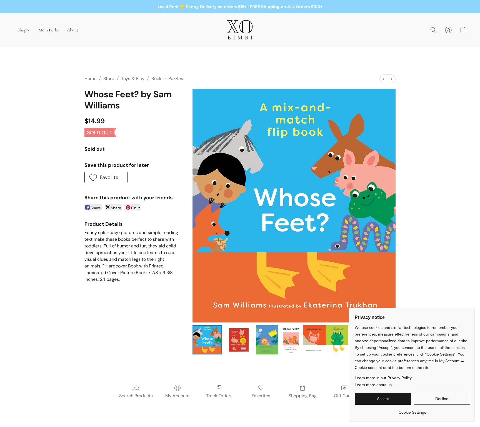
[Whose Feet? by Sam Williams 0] (207, 340)
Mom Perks (49, 30)
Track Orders (219, 396)
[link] (412, 410)
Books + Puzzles (167, 78)
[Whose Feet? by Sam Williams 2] (278, 340)
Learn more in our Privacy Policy (383, 378)
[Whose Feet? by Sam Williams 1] (239, 340)
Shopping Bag (303, 396)
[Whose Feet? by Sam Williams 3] (325, 340)
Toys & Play (132, 78)
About (72, 30)
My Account (177, 396)
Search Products (136, 396)
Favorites (261, 396)
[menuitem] (384, 79)
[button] (240, 30)
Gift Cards (344, 396)
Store (108, 78)
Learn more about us (373, 385)
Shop (23, 30)
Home (90, 78)
